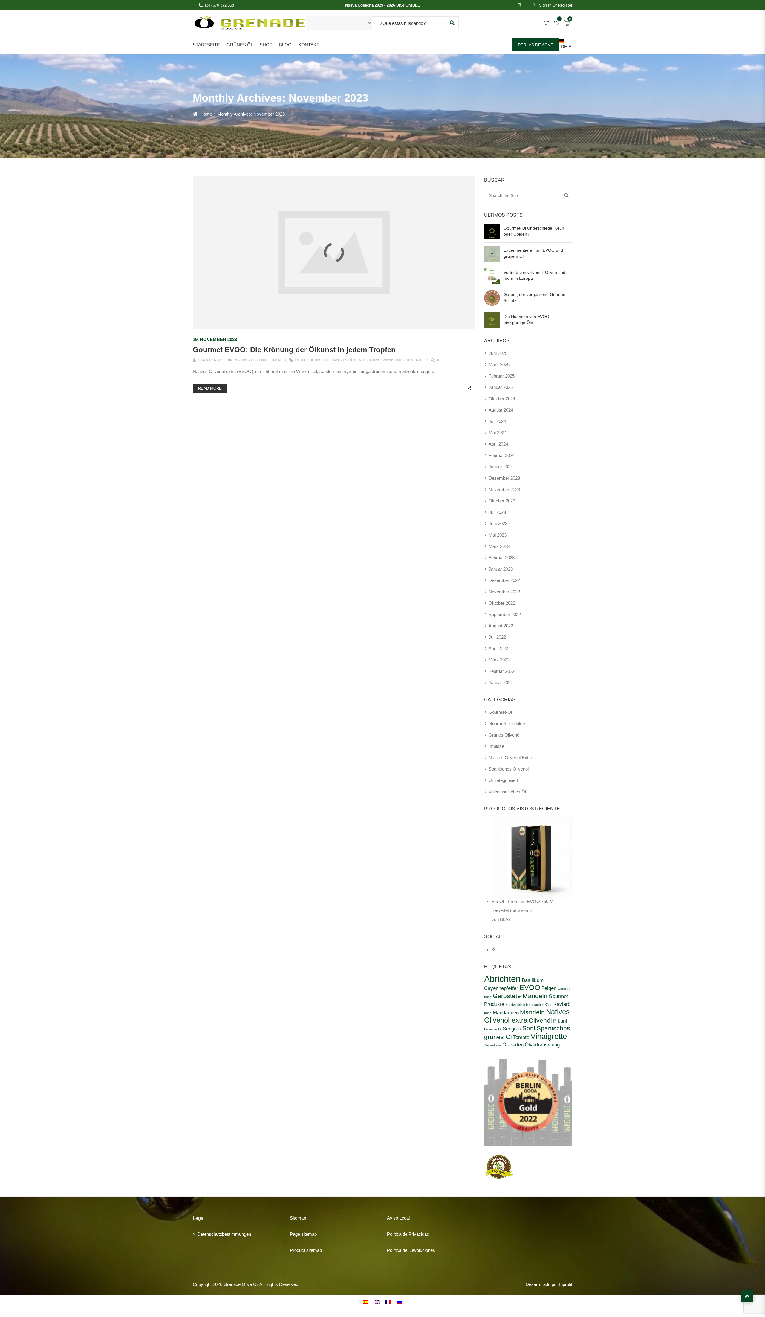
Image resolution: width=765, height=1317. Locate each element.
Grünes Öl (240, 44)
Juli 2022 (497, 637)
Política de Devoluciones (411, 1250)
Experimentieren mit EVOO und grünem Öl (533, 253)
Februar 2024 (502, 455)
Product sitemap (306, 1250)
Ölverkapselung (542, 1045)
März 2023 (499, 546)
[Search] (566, 195)
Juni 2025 (498, 353)
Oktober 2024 (502, 398)
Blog (285, 44)
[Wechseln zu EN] (376, 1302)
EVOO (300, 360)
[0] (556, 23)
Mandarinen (506, 1012)
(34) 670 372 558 (219, 5)
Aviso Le (395, 1217)
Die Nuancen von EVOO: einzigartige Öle (527, 319)
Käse (488, 1013)
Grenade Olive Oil (241, 1284)
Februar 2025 (502, 375)
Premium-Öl (492, 1029)
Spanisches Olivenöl (402, 360)
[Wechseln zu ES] (365, 1302)
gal (407, 1217)
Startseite (206, 44)
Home (206, 114)
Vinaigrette (548, 1036)
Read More (210, 388)
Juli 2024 (497, 421)
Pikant (560, 1021)
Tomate (521, 1037)
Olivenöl (540, 1020)
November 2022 (504, 591)
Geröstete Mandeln (520, 995)
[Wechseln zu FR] (388, 1302)
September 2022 (505, 614)
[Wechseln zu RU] (399, 1302)
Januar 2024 (501, 466)
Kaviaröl (562, 1004)
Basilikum (533, 980)
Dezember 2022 (504, 580)
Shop (266, 44)
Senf (529, 1028)
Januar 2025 (501, 387)
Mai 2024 (498, 432)
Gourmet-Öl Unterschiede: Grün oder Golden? (534, 231)
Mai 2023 (498, 534)
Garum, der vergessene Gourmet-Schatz (536, 297)
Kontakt (308, 44)
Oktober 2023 (502, 500)
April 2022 (498, 648)
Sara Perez (209, 360)
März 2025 (499, 364)
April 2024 (498, 444)
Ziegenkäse (492, 1045)
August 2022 (501, 625)
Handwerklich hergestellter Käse (528, 1004)
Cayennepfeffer (501, 988)
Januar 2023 (501, 569)
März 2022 (499, 659)
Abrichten (502, 979)
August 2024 (501, 409)
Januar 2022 (501, 682)
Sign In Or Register (555, 5)
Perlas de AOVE (535, 44)
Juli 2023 (497, 512)
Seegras (512, 1029)
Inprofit (565, 1284)
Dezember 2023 (504, 478)
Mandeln (532, 1012)
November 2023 (504, 489)
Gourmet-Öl (319, 360)
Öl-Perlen (513, 1045)
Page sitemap (303, 1234)
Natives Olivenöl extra (258, 360)
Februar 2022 (502, 671)
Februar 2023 (502, 557)
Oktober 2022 (502, 603)
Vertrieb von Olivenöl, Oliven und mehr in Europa (534, 275)
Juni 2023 (498, 523)
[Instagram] (493, 949)
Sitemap (298, 1217)
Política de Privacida (407, 1234)
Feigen (548, 988)
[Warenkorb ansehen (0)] (567, 23)
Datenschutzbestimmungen (224, 1234)
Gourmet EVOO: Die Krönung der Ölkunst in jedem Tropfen (294, 350)
